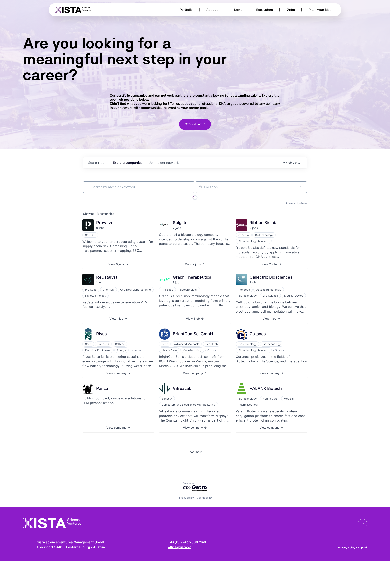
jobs (97, 163)
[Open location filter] (301, 187)
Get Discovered (195, 124)
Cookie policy (205, 497)
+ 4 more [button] (135, 350)
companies (127, 163)
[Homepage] (73, 10)
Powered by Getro (296, 203)
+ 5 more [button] (278, 350)
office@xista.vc (179, 547)
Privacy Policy (346, 547)
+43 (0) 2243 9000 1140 (187, 542)
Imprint (362, 547)
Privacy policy (186, 497)
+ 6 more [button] (210, 350)
